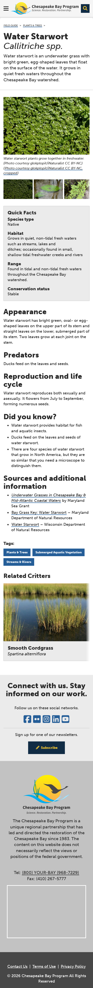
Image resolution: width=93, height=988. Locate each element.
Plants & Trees (32, 25)
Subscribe (49, 748)
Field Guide (11, 25)
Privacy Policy (73, 966)
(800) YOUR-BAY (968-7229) (50, 872)
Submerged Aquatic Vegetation (58, 552)
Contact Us (17, 966)
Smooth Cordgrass (30, 650)
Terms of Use (44, 966)
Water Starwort (25, 524)
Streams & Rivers (18, 562)
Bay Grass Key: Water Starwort (38, 512)
